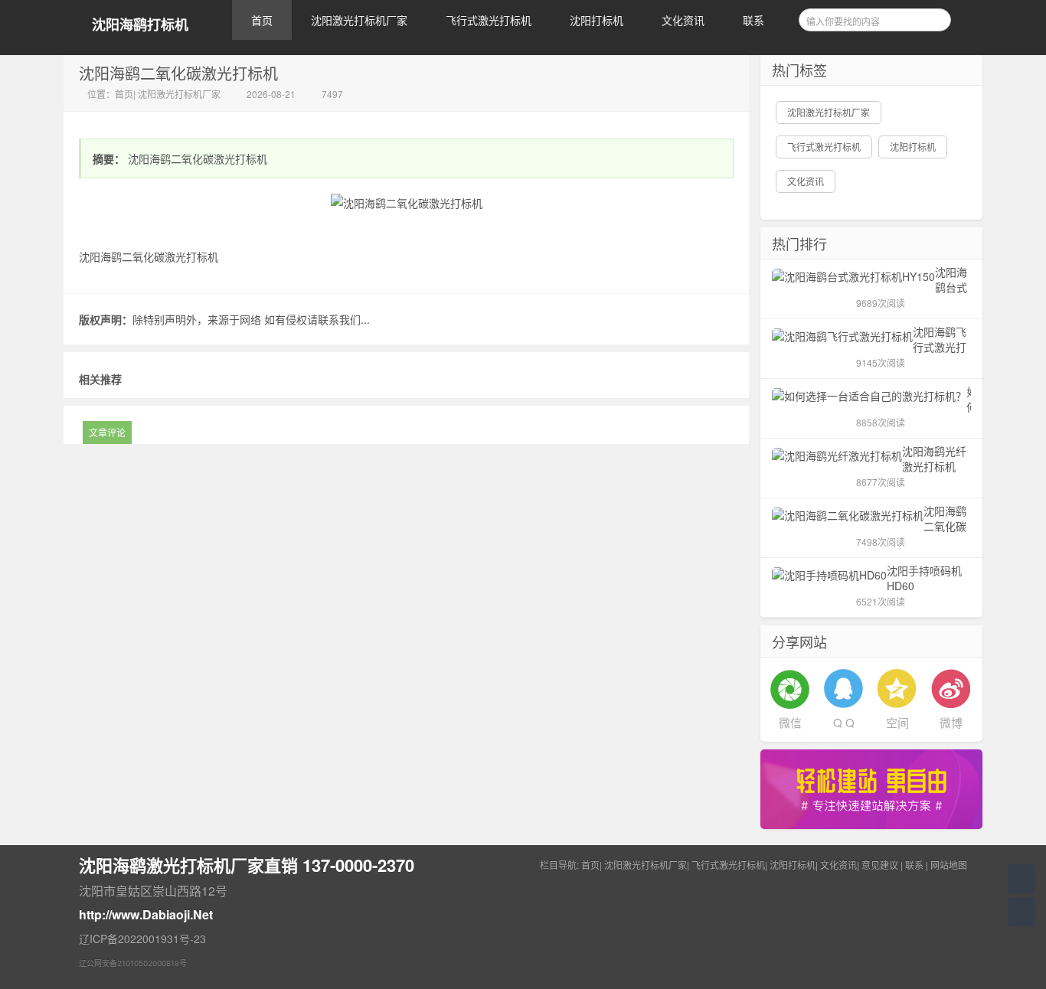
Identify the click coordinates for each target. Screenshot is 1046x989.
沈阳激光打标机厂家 (359, 20)
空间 (897, 722)
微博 (951, 722)
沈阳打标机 (596, 20)
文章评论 (107, 432)
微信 (790, 722)
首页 (262, 20)
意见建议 (879, 864)
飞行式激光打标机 (488, 20)
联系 (753, 20)
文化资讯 (683, 20)
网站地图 (948, 864)
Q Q (844, 722)
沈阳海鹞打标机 (140, 24)
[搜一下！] (934, 17)
